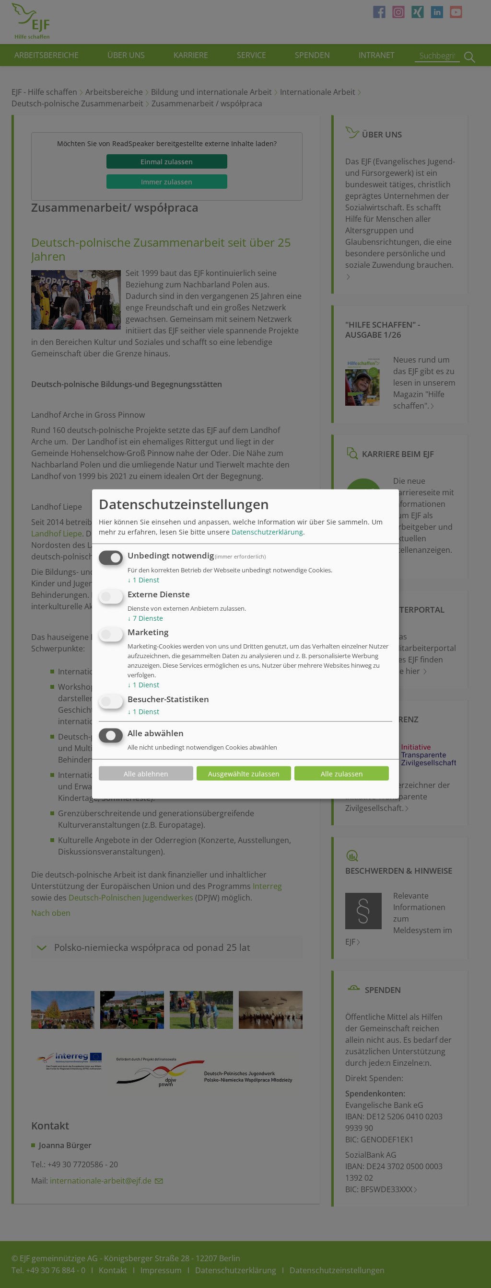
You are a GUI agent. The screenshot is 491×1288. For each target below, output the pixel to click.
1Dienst (143, 579)
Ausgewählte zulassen (244, 773)
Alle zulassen (342, 773)
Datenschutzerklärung (267, 531)
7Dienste (145, 617)
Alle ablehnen (146, 773)
